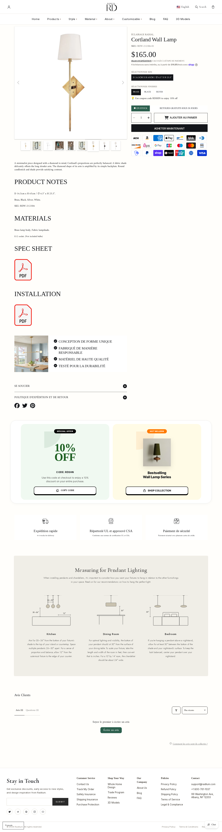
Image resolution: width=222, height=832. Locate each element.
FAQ (165, 19)
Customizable (132, 19)
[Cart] (213, 7)
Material (91, 19)
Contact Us (83, 784)
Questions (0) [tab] (32, 710)
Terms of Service (170, 799)
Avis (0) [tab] (19, 710)
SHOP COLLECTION (159, 490)
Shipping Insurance (87, 799)
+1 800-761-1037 (200, 789)
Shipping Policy (169, 794)
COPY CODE (67, 490)
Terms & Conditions (188, 827)
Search (202, 6)
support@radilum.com (203, 784)
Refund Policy (168, 789)
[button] (70, 386)
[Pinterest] (26, 812)
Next (122, 82)
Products (54, 19)
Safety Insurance (86, 794)
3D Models (183, 19)
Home (36, 19)
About (109, 19)
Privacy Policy (169, 784)
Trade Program (116, 792)
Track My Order (85, 789)
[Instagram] (34, 812)
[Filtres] (176, 710)
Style (73, 19)
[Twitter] (9, 812)
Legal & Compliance (172, 804)
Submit (60, 802)
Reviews (112, 797)
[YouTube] (43, 812)
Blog (152, 19)
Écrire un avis (111, 730)
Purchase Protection (88, 804)
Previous (18, 82)
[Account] (9, 7)
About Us (142, 787)
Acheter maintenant (169, 128)
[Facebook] (18, 812)
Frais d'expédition (141, 61)
